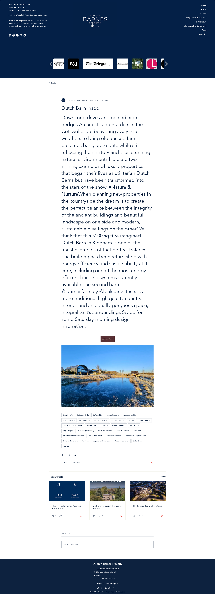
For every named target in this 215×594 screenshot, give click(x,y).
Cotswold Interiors (70, 441)
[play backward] (51, 64)
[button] (58, 64)
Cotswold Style (83, 415)
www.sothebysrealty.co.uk (35, 26)
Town (204, 30)
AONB (131, 420)
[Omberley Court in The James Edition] (108, 491)
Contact (203, 10)
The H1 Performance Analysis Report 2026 (66, 507)
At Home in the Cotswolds (73, 436)
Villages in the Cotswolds (195, 26)
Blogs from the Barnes (196, 18)
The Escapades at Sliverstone (147, 505)
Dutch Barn (137, 441)
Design (66, 446)
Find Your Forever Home (72, 425)
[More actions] (152, 100)
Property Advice (100, 420)
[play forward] (166, 64)
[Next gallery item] (150, 376)
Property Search (118, 420)
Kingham (85, 441)
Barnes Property (119, 425)
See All (163, 476)
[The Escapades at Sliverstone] (148, 491)
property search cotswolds (97, 425)
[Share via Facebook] (62, 455)
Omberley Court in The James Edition (107, 507)
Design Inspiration (95, 436)
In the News (201, 22)
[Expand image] (107, 376)
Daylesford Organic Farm (136, 436)
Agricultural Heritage (101, 441)
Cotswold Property (114, 436)
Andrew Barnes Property (107, 563)
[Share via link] (81, 455)
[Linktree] (13, 35)
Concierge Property (86, 431)
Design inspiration (122, 441)
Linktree (203, 14)
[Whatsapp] (21, 35)
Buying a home (144, 420)
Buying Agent (68, 431)
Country (203, 34)
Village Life (134, 425)
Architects (137, 431)
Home (204, 5)
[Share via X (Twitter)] (69, 455)
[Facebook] (25, 35)
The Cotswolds (69, 420)
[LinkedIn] (17, 35)
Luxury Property (113, 415)
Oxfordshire (97, 415)
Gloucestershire (129, 415)
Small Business (122, 431)
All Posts (52, 83)
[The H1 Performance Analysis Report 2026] (67, 491)
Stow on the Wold (105, 431)
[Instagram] (10, 35)
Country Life (68, 415)
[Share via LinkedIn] (75, 455)
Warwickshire (84, 420)
